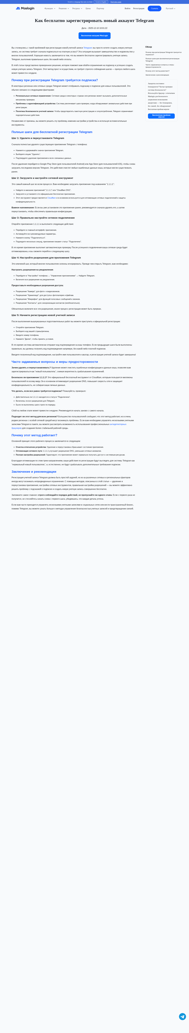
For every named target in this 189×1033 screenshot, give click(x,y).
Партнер (100, 8)
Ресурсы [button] (76, 8)
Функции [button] (48, 8)
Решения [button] (62, 8)
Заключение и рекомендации (157, 75)
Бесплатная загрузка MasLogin (94, 36)
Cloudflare (51, 198)
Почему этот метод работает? (157, 71)
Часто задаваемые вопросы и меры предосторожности (160, 66)
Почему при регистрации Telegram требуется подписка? (164, 54)
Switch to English (101, 2)
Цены (88, 8)
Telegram (87, 48)
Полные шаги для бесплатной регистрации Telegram (162, 60)
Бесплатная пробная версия (161, 116)
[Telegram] (182, 1016)
